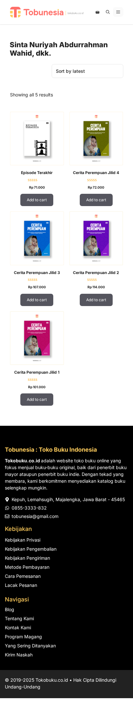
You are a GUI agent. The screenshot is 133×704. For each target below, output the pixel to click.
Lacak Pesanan (21, 585)
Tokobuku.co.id (52, 680)
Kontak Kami (18, 627)
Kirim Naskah (19, 654)
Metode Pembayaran (27, 567)
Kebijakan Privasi (22, 540)
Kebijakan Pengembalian (30, 549)
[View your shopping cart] (97, 12)
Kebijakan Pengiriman (27, 558)
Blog (9, 609)
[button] (108, 12)
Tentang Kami (19, 618)
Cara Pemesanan (23, 576)
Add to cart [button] (37, 199)
